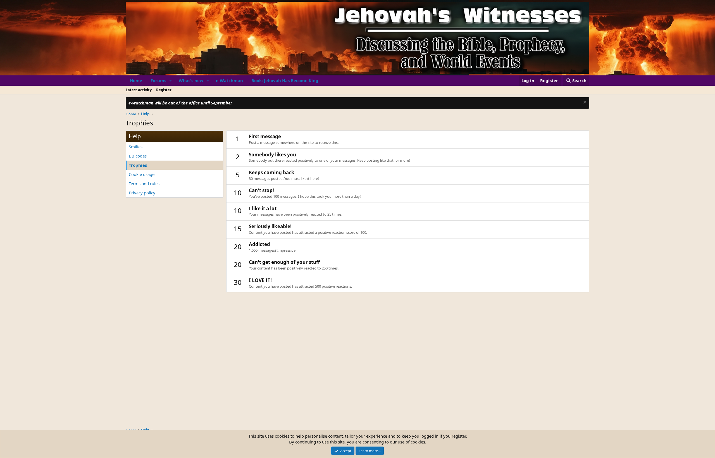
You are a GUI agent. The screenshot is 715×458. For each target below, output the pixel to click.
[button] (171, 80)
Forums (158, 80)
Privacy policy (142, 192)
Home (136, 80)
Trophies (138, 165)
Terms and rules (144, 183)
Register (163, 89)
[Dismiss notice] (584, 103)
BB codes (138, 156)
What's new (191, 80)
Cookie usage (141, 174)
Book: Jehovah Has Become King (284, 80)
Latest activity (139, 89)
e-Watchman (229, 80)
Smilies (135, 146)
